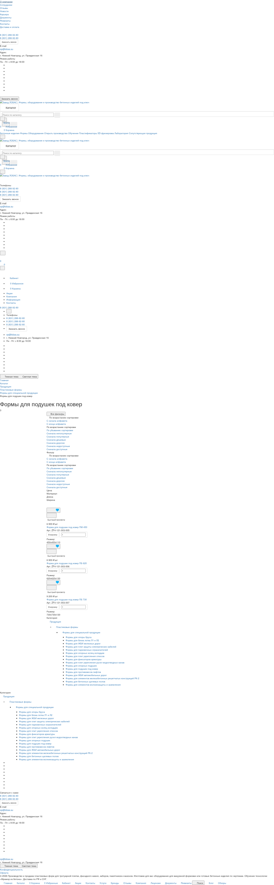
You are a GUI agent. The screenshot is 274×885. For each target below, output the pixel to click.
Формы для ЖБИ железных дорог (83, 643)
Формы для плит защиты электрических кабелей (91, 646)
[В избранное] (53, 510)
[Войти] (1, 257)
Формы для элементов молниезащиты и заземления (93, 684)
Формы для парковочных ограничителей (87, 649)
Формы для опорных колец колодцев (85, 652)
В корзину (52, 534)
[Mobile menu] (2, 172)
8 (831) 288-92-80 (9, 34)
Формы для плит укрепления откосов (85, 656)
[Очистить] (57, 115)
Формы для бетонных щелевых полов (85, 681)
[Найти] (13, 125)
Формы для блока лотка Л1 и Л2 (82, 640)
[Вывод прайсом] (55, 503)
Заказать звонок (9, 42)
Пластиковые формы (67, 627)
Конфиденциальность (11, 869)
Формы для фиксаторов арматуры (83, 659)
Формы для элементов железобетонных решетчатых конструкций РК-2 (102, 678)
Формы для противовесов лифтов (83, 671)
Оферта (4, 872)
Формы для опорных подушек (81, 665)
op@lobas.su (6, 49)
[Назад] (8, 311)
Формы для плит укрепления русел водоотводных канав (95, 662)
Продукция (56, 621)
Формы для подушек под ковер (82, 668)
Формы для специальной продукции (81, 632)
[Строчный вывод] (53, 503)
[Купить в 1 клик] (51, 515)
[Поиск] (2, 253)
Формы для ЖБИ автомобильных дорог (86, 675)
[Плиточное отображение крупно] (48, 503)
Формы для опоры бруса (78, 637)
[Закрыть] (2, 268)
